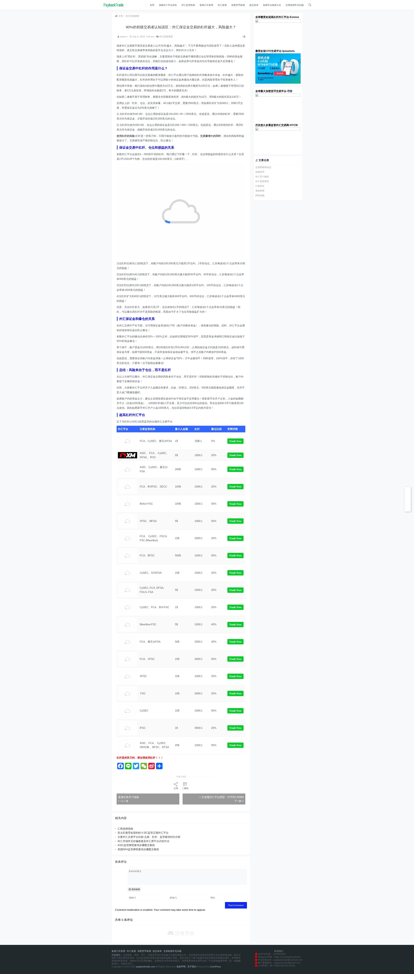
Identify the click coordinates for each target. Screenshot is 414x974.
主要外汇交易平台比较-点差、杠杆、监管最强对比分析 (149, 837)
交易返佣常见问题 (295, 5)
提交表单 (253, 5)
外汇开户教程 (262, 176)
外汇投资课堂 (132, 16)
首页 (152, 5)
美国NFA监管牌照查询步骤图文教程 (138, 849)
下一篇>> (239, 801)
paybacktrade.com (145, 966)
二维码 (185, 788)
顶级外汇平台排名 (168, 5)
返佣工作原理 (206, 5)
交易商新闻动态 (263, 167)
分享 (176, 788)
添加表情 (135, 889)
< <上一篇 (123, 801)
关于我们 (191, 966)
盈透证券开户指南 (128, 797)
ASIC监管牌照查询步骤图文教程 (136, 845)
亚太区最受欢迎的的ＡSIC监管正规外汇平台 (143, 832)
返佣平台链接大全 (272, 5)
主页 (120, 16)
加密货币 (259, 172)
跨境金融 (259, 195)
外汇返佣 (222, 5)
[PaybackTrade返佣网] (114, 4)
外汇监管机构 (188, 5)
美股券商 (259, 190)
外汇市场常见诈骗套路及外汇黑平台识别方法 (143, 841)
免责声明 (180, 966)
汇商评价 (259, 186)
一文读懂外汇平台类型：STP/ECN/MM (221, 797)
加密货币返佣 (238, 5)
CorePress (215, 966)
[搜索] (310, 5)
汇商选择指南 (125, 828)
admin (123, 36)
